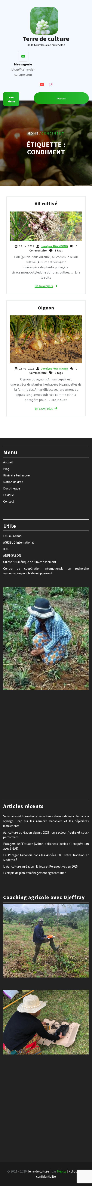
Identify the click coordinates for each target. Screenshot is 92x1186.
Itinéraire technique (16, 475)
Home (33, 133)
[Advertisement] (46, 743)
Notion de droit (13, 482)
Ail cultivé (46, 204)
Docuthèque (11, 488)
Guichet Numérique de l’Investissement (29, 562)
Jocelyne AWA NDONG (54, 246)
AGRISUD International (18, 542)
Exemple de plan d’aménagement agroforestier (34, 873)
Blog (6, 469)
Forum (61, 98)
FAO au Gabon (12, 536)
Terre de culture (46, 38)
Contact (8, 501)
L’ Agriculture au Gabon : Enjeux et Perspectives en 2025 (40, 866)
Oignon (46, 308)
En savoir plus (44, 286)
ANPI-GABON (12, 555)
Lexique (8, 495)
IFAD (6, 549)
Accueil (8, 462)
